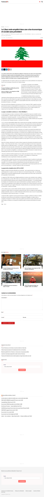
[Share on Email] (9, 69)
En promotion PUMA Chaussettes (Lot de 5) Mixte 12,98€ (11, 404)
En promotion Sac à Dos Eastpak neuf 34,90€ (9, 414)
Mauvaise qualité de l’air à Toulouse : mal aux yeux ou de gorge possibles (15, 351)
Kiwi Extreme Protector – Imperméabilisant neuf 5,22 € (11, 406)
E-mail (3, 317)
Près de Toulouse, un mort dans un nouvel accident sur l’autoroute (13, 347)
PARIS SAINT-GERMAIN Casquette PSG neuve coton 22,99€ (12, 400)
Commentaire (4, 297)
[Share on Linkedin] (6, 69)
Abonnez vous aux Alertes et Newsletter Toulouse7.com (11, 470)
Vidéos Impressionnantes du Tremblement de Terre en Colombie (13, 349)
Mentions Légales (29, 490)
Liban (5, 204)
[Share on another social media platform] (11, 69)
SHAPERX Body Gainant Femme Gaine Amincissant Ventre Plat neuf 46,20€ (15, 408)
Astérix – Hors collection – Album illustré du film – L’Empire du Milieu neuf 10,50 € (16, 416)
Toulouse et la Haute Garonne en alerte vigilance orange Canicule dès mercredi (16, 355)
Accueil (2, 26)
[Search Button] (42, 1)
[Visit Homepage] (5, 1)
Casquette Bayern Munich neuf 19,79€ (8, 402)
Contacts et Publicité (36, 490)
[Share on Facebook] (2, 69)
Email (5, 364)
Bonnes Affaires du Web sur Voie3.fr (9, 395)
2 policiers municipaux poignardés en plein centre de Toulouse (13, 353)
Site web (24, 317)
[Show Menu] (39, 1)
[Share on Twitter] (4, 69)
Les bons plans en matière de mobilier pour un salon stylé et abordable (14, 398)
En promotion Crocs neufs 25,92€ (7, 412)
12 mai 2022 (3, 37)
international (7, 26)
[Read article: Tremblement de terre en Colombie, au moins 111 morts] (11, 279)
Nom (2, 312)
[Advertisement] (22, 13)
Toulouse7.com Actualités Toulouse (7, 490)
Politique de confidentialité (19, 490)
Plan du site (3, 492)
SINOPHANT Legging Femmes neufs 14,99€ (9, 410)
